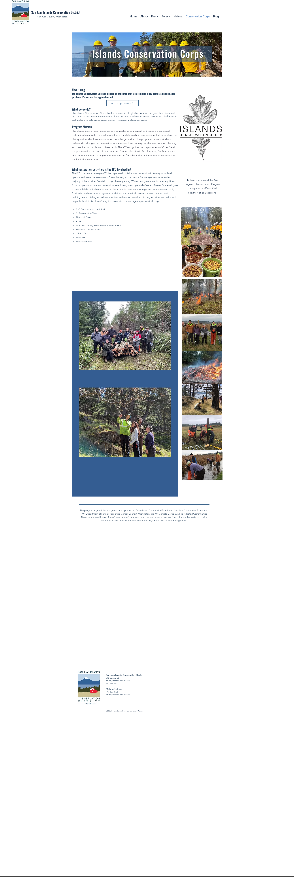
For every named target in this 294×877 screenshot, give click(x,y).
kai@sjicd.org (209, 192)
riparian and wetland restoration (97, 185)
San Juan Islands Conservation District (55, 12)
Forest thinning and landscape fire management (133, 177)
